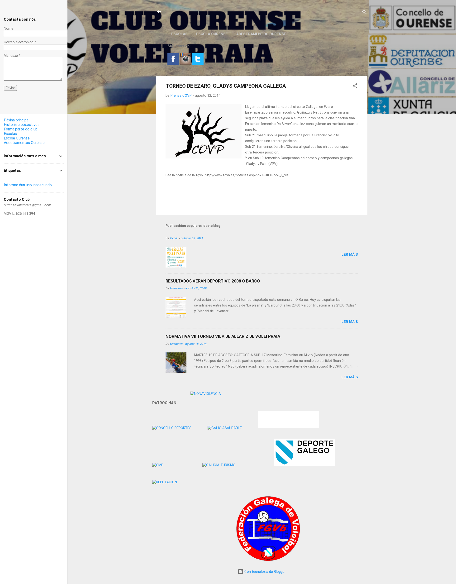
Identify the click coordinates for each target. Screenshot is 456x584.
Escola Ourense (212, 34)
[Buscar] (364, 13)
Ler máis (350, 254)
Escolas (179, 34)
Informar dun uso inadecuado (28, 185)
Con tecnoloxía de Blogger (264, 572)
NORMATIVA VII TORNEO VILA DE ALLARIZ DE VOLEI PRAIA (223, 336)
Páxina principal (16, 120)
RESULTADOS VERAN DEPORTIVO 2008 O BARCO (213, 280)
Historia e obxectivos (21, 124)
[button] (355, 86)
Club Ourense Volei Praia (199, 11)
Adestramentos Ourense (261, 34)
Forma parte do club (21, 129)
